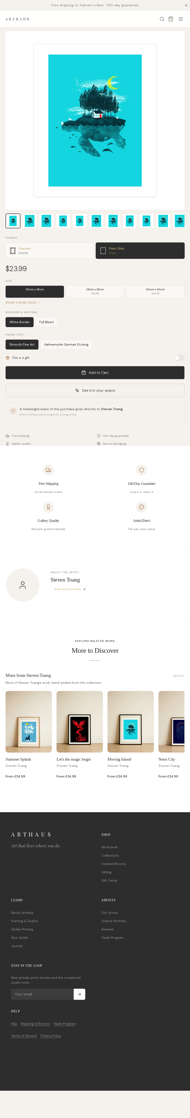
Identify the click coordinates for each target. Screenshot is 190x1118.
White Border (20, 322)
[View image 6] (96, 221)
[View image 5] (79, 221)
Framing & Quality (24, 921)
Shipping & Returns (35, 1024)
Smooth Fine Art (22, 344)
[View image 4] (63, 221)
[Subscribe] (79, 994)
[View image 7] (113, 221)
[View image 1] (13, 221)
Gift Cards (109, 880)
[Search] (162, 19)
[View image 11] (179, 221)
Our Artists (109, 913)
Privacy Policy (51, 1036)
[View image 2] (29, 221)
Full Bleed (46, 322)
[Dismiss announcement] (186, 5)
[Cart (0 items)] (170, 19)
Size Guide (19, 937)
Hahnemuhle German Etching (66, 344)
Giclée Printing (22, 929)
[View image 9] (146, 221)
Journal (16, 946)
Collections (110, 855)
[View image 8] (129, 221)
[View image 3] (46, 221)
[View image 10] (163, 221)
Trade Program (112, 937)
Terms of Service (24, 1036)
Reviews (107, 929)
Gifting (106, 872)
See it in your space (98, 390)
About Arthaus (22, 913)
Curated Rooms (113, 864)
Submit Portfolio (113, 921)
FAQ (14, 1024)
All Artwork (109, 847)
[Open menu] (180, 19)
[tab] (50, 251)
